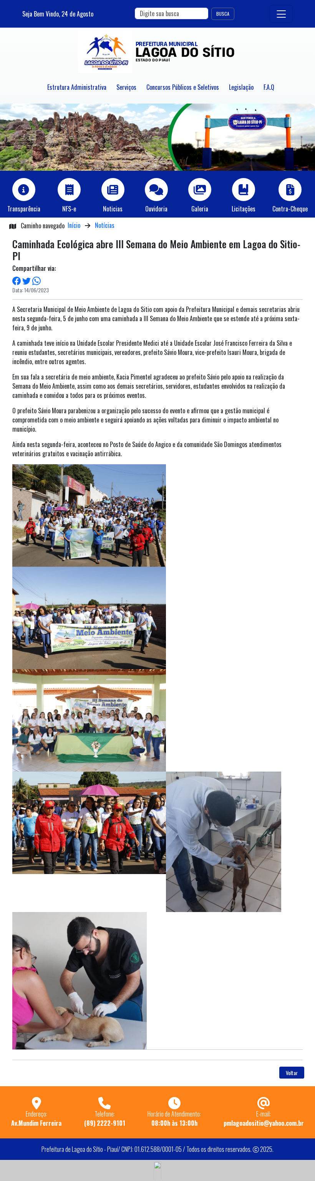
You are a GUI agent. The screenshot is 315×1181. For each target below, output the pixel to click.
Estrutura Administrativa (76, 87)
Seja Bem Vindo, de (57, 13)
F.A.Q (269, 87)
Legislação (241, 87)
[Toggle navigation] (281, 14)
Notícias (104, 225)
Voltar (292, 1073)
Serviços (126, 87)
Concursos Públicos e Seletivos (182, 87)
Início (74, 225)
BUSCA (222, 13)
